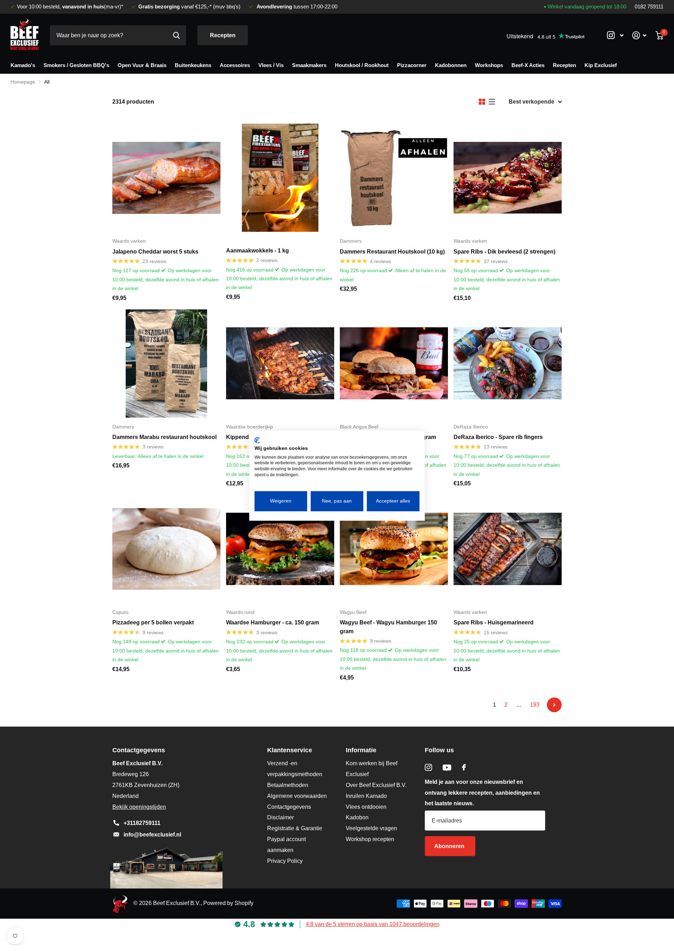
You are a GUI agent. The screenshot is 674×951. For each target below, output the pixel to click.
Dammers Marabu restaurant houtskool (164, 437)
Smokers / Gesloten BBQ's (76, 65)
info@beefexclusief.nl (152, 835)
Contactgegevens (289, 807)
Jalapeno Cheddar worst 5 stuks (155, 252)
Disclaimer (280, 817)
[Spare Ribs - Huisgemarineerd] (508, 549)
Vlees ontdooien (366, 807)
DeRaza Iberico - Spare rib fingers (498, 437)
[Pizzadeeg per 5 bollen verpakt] (166, 549)
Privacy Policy (285, 861)
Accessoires (235, 65)
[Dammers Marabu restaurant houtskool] (166, 363)
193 (535, 705)
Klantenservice (289, 750)
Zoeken (176, 35)
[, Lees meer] (615, 35)
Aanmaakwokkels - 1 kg (257, 251)
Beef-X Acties (527, 65)
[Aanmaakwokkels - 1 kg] (280, 178)
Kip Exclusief (600, 65)
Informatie (361, 750)
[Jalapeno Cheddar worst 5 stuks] (166, 178)
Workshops (489, 65)
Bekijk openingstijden (139, 807)
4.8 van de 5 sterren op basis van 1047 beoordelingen (373, 924)
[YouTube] (447, 767)
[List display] (492, 101)
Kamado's (23, 65)
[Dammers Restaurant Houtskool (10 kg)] (394, 178)
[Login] (639, 35)
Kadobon (357, 817)
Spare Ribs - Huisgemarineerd (494, 622)
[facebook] (464, 767)
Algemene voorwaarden (297, 796)
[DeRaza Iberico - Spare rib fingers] (508, 363)
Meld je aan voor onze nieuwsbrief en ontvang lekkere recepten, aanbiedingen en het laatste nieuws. (482, 793)
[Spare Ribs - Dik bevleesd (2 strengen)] (508, 178)
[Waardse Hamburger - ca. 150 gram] (280, 549)
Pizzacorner (412, 65)
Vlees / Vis (271, 65)
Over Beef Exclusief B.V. (376, 785)
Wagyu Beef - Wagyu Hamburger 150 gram (388, 626)
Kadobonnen (451, 65)
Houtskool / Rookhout (362, 65)
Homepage (23, 82)
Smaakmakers (309, 65)
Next (554, 704)
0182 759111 (649, 6)
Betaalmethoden (287, 785)
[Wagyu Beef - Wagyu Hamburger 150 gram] (394, 549)
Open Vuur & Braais (142, 65)
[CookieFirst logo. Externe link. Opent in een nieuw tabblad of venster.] (257, 440)
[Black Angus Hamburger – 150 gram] (394, 363)
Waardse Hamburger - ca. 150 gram (272, 622)
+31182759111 (142, 823)
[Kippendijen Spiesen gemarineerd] (280, 363)
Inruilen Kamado (366, 796)
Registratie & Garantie (294, 828)
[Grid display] (482, 101)
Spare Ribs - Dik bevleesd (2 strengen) (504, 252)
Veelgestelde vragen (371, 828)
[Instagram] (428, 767)
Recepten (223, 35)
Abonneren (450, 846)
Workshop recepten (370, 839)
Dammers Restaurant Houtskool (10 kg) (392, 252)
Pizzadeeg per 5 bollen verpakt (153, 622)
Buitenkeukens (193, 65)
